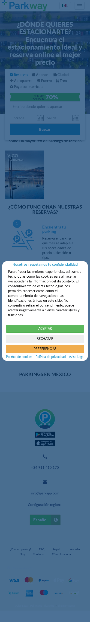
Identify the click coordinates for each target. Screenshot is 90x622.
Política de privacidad (51, 357)
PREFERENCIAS (45, 349)
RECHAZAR (45, 338)
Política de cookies (19, 357)
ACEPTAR (45, 328)
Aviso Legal (76, 357)
